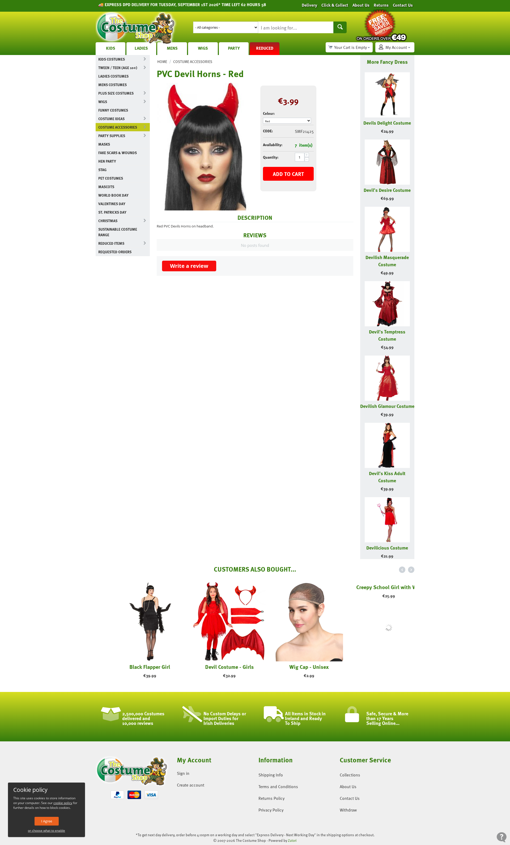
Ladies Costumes (113, 76)
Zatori (292, 840)
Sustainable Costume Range (117, 232)
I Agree (46, 821)
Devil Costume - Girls (215, 667)
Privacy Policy (270, 810)
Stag (102, 169)
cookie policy (62, 803)
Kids (110, 48)
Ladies (141, 48)
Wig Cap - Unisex (294, 667)
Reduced (264, 48)
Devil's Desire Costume (387, 189)
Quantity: (270, 157)
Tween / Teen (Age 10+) (117, 67)
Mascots (106, 186)
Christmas (107, 220)
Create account (190, 785)
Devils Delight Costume (387, 122)
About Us (348, 786)
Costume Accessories (117, 127)
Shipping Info (270, 775)
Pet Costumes (110, 178)
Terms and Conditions (278, 786)
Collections (350, 775)
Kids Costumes (111, 59)
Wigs (203, 48)
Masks (104, 144)
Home (162, 61)
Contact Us (350, 798)
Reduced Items (111, 243)
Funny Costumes (113, 110)
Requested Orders (114, 252)
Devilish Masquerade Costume (387, 261)
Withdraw (348, 810)
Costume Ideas (111, 118)
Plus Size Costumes (116, 93)
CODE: (268, 131)
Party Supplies (111, 135)
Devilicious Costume (387, 547)
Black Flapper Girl (135, 667)
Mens (172, 48)
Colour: (269, 113)
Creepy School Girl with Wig (374, 667)
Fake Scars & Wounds (117, 152)
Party (234, 48)
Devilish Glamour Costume (387, 405)
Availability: (272, 144)
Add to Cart (288, 174)
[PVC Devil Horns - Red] (204, 146)
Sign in (183, 773)
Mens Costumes (112, 84)
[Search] (340, 27)
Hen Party (107, 161)
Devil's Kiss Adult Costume (387, 477)
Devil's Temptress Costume (387, 335)
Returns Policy (271, 798)
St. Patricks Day (112, 212)
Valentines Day (111, 203)
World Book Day (113, 195)
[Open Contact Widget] (501, 837)
